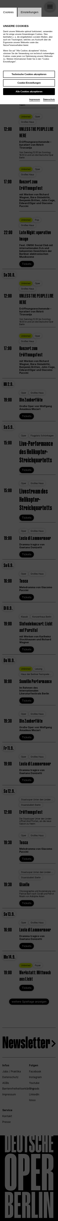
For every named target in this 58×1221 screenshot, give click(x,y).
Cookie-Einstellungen (29, 82)
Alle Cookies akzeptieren (29, 91)
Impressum (34, 99)
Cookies (8, 12)
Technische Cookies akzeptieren (29, 74)
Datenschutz (49, 99)
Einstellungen (30, 12)
